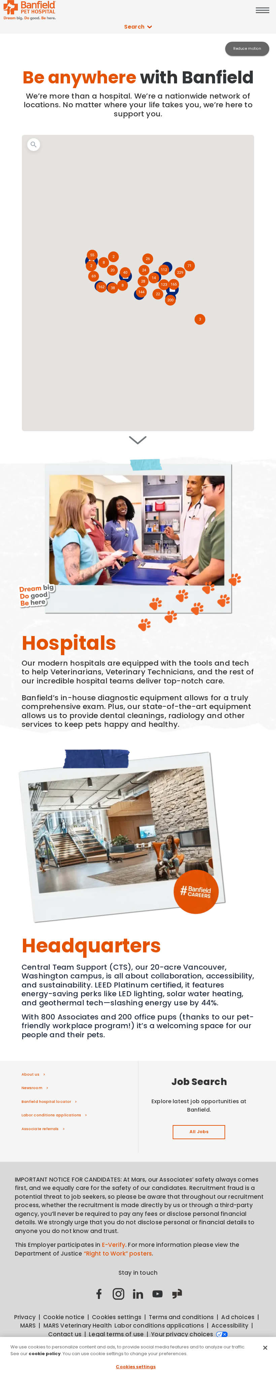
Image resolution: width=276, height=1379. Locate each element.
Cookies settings (136, 1367)
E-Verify (113, 1245)
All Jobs (198, 1131)
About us (30, 1074)
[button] (170, 300)
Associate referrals (40, 1128)
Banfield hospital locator (46, 1101)
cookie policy (45, 1353)
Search (134, 27)
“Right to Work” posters (118, 1254)
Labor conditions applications (51, 1115)
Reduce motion (247, 48)
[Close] (265, 1347)
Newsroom (32, 1087)
